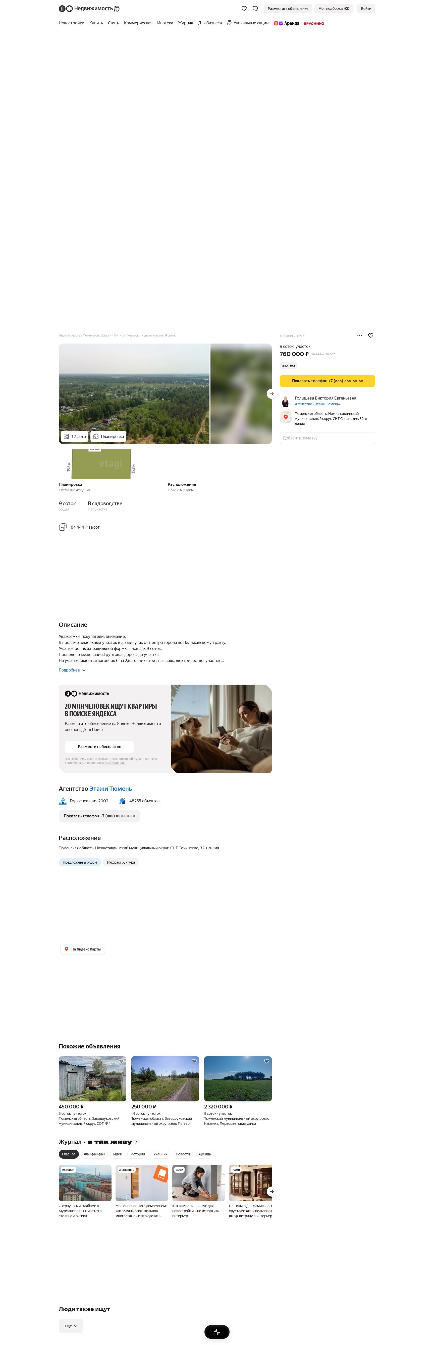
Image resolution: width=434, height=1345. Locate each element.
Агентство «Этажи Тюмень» (318, 404)
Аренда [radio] (204, 1154)
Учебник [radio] (160, 1154)
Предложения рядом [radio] (80, 862)
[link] (366, 8)
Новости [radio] (183, 1154)
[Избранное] (244, 8)
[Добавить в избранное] (370, 335)
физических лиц (114, 763)
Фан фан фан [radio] (94, 1154)
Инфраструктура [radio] (121, 862)
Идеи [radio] (117, 1154)
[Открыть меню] (359, 335)
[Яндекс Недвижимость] (89, 8)
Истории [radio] (138, 1154)
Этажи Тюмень (110, 788)
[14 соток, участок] (165, 1078)
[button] (255, 8)
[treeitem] (73, 23)
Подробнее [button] (69, 670)
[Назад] (59, 464)
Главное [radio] (69, 1154)
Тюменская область (76, 848)
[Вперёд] (272, 394)
